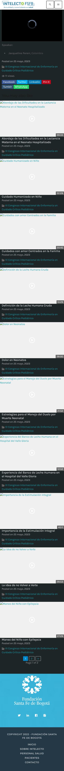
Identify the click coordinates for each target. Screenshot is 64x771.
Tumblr (7, 86)
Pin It (46, 82)
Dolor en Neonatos (14, 360)
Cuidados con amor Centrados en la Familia (31, 251)
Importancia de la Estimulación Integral (28, 531)
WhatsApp (21, 86)
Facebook (9, 82)
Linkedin (35, 82)
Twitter (22, 82)
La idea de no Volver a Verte (20, 585)
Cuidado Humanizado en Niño (22, 196)
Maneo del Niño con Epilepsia (21, 639)
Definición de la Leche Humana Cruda (27, 305)
